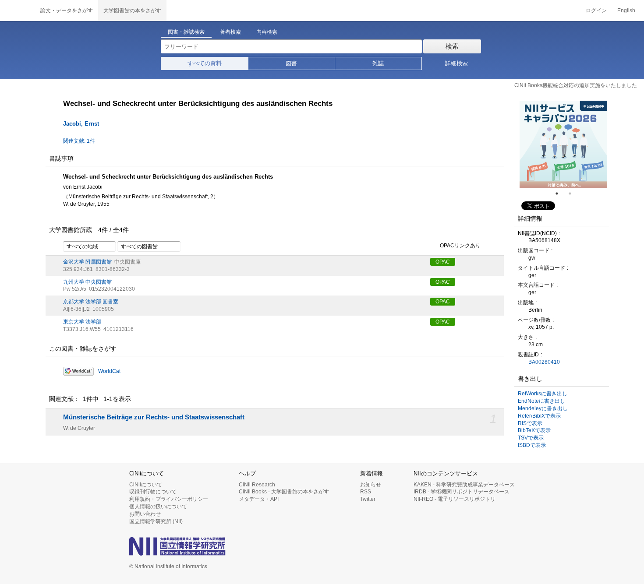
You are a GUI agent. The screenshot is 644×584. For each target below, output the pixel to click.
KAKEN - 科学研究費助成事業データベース (464, 485)
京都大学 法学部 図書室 (90, 302)
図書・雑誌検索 (186, 32)
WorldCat (109, 371)
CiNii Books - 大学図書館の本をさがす (284, 492)
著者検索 (230, 32)
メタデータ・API (259, 499)
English (626, 10)
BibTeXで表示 (534, 430)
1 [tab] (560, 193)
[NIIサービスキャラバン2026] (563, 144)
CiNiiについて (145, 485)
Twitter (367, 499)
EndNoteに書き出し (541, 401)
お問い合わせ (145, 514)
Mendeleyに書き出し (543, 408)
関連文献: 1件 (79, 141)
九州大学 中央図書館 (87, 282)
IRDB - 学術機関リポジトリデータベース (462, 492)
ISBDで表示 (532, 445)
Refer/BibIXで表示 (539, 416)
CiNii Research (257, 485)
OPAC (442, 262)
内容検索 (266, 32)
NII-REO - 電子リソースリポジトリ (454, 499)
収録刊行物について (153, 492)
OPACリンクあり (460, 246)
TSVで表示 (531, 438)
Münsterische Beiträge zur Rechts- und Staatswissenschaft (153, 417)
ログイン (596, 10)
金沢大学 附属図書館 (87, 262)
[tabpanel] (563, 144)
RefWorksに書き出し (542, 394)
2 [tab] (573, 193)
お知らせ (370, 485)
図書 (291, 63)
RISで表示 (530, 423)
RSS (365, 492)
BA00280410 (544, 362)
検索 (452, 46)
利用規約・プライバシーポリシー (168, 499)
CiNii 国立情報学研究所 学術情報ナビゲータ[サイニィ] (17, 10)
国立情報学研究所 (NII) (156, 521)
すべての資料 (205, 63)
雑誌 (378, 63)
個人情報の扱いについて (158, 506)
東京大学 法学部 (82, 322)
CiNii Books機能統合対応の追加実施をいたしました (575, 85)
